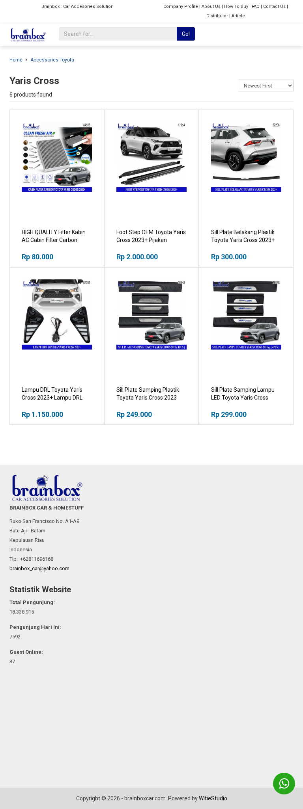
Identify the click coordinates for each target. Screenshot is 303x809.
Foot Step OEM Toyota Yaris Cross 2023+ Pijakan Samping (151, 240)
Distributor (217, 16)
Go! (186, 34)
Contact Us (274, 6)
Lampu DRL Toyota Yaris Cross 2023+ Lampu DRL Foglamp (52, 398)
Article (238, 16)
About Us (211, 6)
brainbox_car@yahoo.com (39, 568)
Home (15, 60)
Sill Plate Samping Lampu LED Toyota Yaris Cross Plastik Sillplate (243, 398)
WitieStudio (213, 798)
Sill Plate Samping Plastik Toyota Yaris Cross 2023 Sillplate (147, 398)
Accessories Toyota (52, 60)
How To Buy (236, 6)
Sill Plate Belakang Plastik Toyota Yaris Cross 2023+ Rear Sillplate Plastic (243, 240)
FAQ (256, 6)
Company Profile (180, 6)
